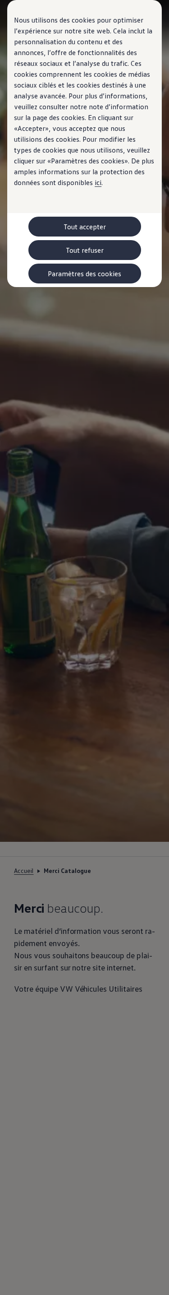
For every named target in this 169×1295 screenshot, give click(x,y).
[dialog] (84, 647)
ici (98, 182)
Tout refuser (85, 250)
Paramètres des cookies (84, 273)
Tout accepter (85, 226)
